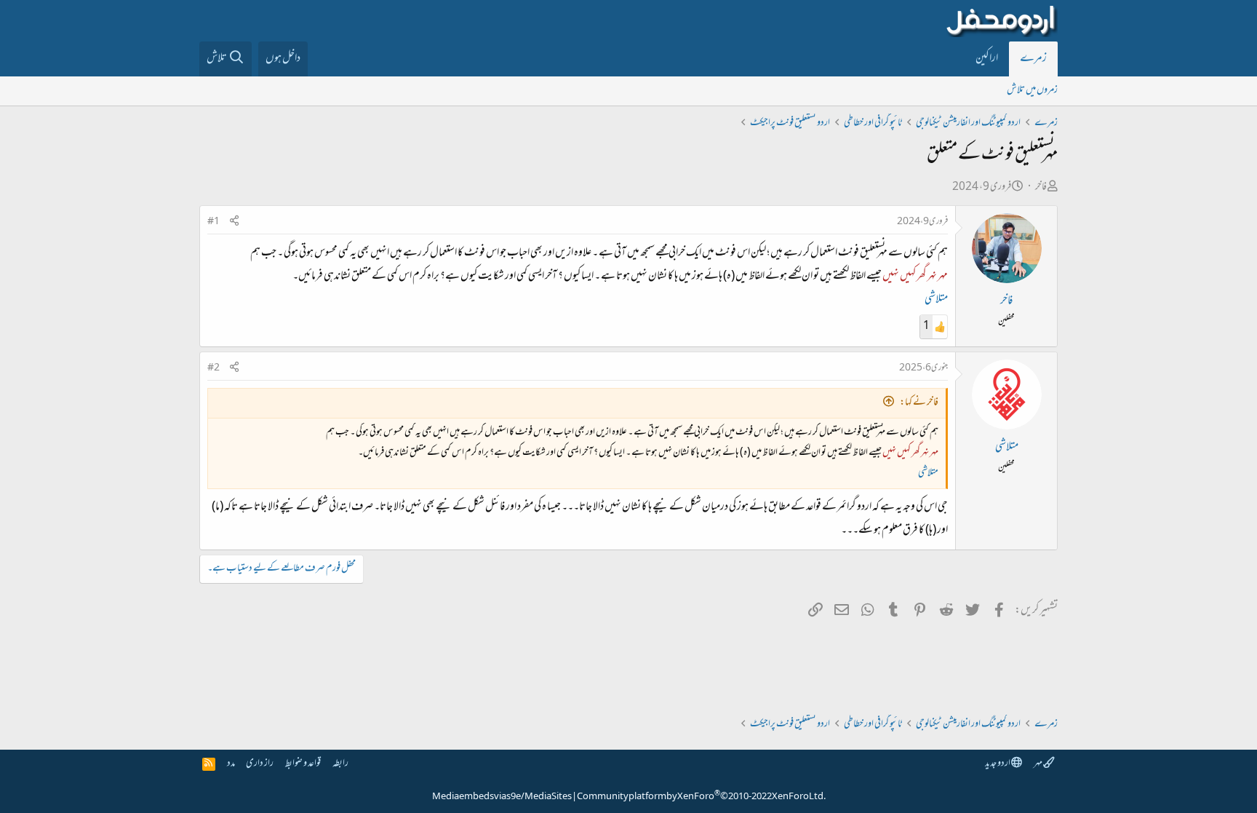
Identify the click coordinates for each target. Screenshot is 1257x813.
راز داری (260, 764)
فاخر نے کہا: (919, 403)
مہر (1038, 764)
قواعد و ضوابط (303, 764)
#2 (213, 368)
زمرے (1033, 59)
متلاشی (936, 300)
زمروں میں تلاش (1032, 90)
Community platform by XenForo (701, 797)
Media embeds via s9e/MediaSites (502, 797)
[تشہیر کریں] (234, 222)
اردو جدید (998, 764)
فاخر (1041, 187)
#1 (213, 222)
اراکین (986, 59)
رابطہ (340, 764)
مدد (231, 764)
